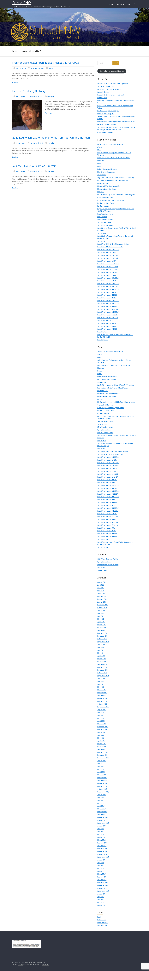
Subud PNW (21, 2)
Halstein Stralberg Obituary (28, 91)
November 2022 (102, 701)
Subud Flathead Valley (105, 225)
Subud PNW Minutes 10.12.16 (107, 258)
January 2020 (101, 780)
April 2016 (101, 905)
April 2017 (101, 871)
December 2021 (102, 727)
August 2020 (101, 761)
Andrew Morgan (21, 68)
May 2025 (100, 619)
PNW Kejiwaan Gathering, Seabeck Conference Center (116, 122)
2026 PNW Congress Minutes (107, 86)
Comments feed (102, 923)
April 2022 (101, 721)
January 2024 (101, 664)
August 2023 (101, 678)
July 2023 (100, 681)
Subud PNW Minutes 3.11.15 (107, 281)
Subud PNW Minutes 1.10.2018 (108, 250)
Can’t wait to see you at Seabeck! (109, 89)
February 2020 (102, 778)
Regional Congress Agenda (106, 124)
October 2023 (102, 673)
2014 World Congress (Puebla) (107, 559)
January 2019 (101, 814)
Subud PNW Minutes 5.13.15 (107, 306)
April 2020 (101, 772)
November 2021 (102, 729)
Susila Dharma (102, 570)
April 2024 (101, 656)
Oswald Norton (20, 96)
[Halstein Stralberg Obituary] (27, 115)
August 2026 (101, 582)
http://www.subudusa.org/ (106, 172)
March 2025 (101, 625)
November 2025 (102, 605)
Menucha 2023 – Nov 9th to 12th (108, 186)
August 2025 (101, 610)
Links (129, 4)
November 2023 (102, 670)
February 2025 (102, 627)
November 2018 (102, 817)
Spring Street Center (104, 222)
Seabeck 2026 (102, 98)
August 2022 (101, 710)
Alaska (99, 147)
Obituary (51, 68)
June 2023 (100, 684)
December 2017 (102, 848)
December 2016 (102, 883)
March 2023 (101, 690)
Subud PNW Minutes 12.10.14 (107, 267)
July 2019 (100, 797)
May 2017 (100, 868)
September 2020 (103, 758)
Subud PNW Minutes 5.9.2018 (107, 309)
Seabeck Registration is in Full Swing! (110, 95)
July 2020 (100, 763)
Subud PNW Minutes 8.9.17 (106, 323)
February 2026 (102, 599)
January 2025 (101, 630)
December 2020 (102, 752)
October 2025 (102, 608)
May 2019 (100, 803)
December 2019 (102, 783)
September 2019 (103, 792)
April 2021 (101, 741)
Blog (99, 150)
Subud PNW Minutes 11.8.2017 (108, 264)
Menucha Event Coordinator (107, 189)
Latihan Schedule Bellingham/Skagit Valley (112, 180)
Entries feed (101, 920)
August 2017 (101, 860)
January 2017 (101, 880)
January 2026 (101, 602)
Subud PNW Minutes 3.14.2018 (108, 284)
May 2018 (100, 834)
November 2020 (102, 755)
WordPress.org (102, 925)
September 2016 (103, 891)
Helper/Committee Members (107, 169)
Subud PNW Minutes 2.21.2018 (108, 278)
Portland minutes (103, 206)
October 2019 (102, 789)
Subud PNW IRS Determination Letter (110, 247)
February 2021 (102, 746)
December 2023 (102, 667)
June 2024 (100, 650)
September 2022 (103, 707)
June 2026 (100, 588)
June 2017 (100, 866)
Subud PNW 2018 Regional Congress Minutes (113, 244)
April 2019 (101, 806)
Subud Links (101, 233)
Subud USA (120, 4)
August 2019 (101, 795)
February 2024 (102, 661)
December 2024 (102, 633)
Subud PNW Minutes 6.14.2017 (108, 312)
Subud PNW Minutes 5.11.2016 (108, 303)
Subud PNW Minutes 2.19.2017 (108, 275)
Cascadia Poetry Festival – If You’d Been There (113, 158)
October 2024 (102, 639)
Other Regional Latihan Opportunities (110, 200)
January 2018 (101, 846)
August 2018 (101, 826)
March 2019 (101, 809)
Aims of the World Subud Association (110, 144)
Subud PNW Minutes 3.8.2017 (107, 286)
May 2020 (100, 769)
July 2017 (100, 863)
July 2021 (100, 735)
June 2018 (100, 831)
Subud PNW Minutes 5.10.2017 (108, 301)
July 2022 (100, 712)
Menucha (51, 143)
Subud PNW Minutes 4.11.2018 (108, 289)
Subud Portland (102, 332)
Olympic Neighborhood (105, 197)
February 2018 (102, 843)
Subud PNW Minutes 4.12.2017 (108, 292)
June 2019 (100, 800)
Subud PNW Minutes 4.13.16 (107, 295)
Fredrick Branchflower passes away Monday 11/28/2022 (45, 62)
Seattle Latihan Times (105, 214)
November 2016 (102, 885)
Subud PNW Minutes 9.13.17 (107, 326)
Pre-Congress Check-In (105, 132)
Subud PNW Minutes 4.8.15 (106, 298)
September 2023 (103, 676)
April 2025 (101, 622)
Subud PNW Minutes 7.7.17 (106, 320)
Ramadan (51, 96)
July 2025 (100, 613)
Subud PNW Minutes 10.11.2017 (108, 255)
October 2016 (102, 888)
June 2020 (100, 766)
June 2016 (100, 900)
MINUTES (100, 192)
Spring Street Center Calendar (107, 565)
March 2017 (101, 874)
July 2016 (100, 897)
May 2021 (100, 738)
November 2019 (102, 786)
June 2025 (100, 616)
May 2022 (100, 718)
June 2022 (100, 715)
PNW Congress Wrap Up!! (105, 114)
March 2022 (101, 724)
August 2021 (101, 732)
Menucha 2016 (102, 183)
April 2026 (101, 593)
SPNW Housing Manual (105, 220)
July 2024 (100, 647)
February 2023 (102, 693)
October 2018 (102, 820)
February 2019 (102, 812)
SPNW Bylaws (102, 217)
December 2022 (102, 698)
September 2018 (103, 823)
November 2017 (102, 851)
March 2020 (101, 775)
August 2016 (101, 894)
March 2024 (101, 659)
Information (101, 175)
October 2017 (102, 854)
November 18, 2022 (36, 96)
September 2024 (103, 642)
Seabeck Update (103, 92)
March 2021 (101, 744)
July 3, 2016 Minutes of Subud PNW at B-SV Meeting (115, 178)
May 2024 (100, 653)
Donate (100, 163)
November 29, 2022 (37, 68)
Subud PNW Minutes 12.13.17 (107, 269)
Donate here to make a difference (112, 71)
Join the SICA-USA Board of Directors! (34, 166)
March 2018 (101, 840)
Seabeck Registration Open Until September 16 (113, 84)
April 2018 (101, 837)
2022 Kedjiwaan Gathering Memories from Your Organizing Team (51, 137)
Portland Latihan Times (105, 203)
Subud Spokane (102, 340)
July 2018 (100, 829)
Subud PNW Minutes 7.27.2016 (107, 318)
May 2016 (100, 902)
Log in (99, 917)
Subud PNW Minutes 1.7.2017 (107, 252)
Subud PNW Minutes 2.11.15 (107, 272)
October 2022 (102, 704)
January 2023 (101, 695)
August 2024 (101, 644)
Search (116, 63)
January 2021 (101, 749)
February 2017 (102, 877)
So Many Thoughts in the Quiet (108, 111)
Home (111, 4)
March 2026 (101, 596)
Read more (16, 82)
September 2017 (103, 857)
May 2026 (100, 591)
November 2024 (102, 636)
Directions (100, 161)
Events (99, 166)
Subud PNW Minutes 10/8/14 (107, 261)
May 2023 (100, 687)
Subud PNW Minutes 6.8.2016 (107, 315)
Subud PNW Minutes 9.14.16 (107, 329)
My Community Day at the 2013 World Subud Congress (116, 195)
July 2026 (100, 585)
